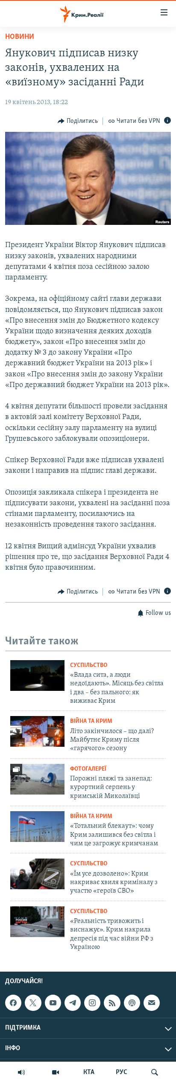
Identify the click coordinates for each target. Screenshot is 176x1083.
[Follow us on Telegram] (73, 1003)
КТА (88, 1072)
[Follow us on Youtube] (53, 1003)
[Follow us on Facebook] (13, 1003)
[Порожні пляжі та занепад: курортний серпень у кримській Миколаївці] (37, 779)
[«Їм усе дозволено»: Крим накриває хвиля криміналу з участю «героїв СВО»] (37, 874)
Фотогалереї (88, 769)
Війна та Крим (91, 721)
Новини (19, 37)
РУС (121, 1072)
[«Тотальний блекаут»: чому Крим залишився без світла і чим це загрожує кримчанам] (37, 826)
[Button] (78, 121)
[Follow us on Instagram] (92, 1003)
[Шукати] (154, 1072)
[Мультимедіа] (55, 1072)
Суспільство (88, 665)
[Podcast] (132, 1003)
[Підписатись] (152, 1003)
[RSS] (112, 1003)
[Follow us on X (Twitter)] (33, 1003)
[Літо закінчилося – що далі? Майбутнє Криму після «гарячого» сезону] (37, 731)
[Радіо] (21, 1072)
